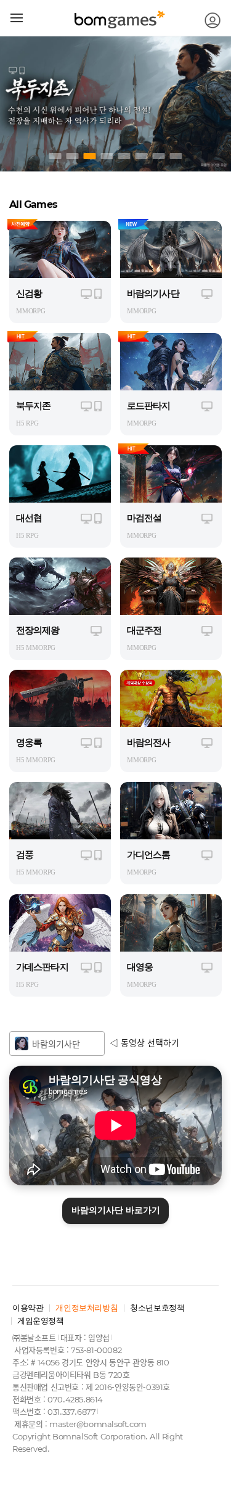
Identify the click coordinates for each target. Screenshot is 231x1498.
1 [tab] (55, 156)
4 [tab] (107, 156)
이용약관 (27, 1307)
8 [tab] (176, 156)
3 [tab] (90, 156)
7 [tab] (159, 156)
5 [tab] (124, 156)
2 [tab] (72, 156)
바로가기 (115, 1210)
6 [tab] (141, 156)
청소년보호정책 (157, 1307)
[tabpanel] (115, 103)
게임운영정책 (40, 1320)
